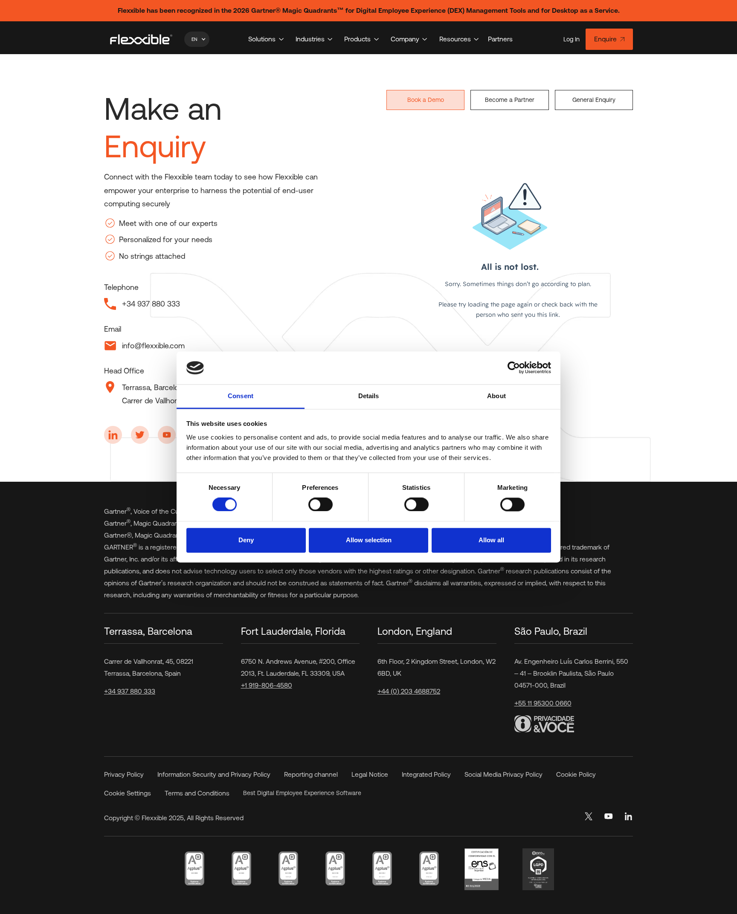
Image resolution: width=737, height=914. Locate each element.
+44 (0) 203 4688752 (408, 691)
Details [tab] (368, 395)
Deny (246, 540)
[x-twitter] (588, 816)
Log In (571, 39)
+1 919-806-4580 (266, 685)
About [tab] (496, 395)
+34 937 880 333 (129, 691)
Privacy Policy (124, 774)
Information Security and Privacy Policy (213, 774)
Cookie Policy (576, 774)
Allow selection (369, 540)
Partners (500, 39)
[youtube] (608, 816)
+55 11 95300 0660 (543, 703)
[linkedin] (629, 816)
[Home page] (141, 39)
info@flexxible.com (153, 345)
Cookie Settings (127, 793)
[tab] (425, 100)
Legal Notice (369, 774)
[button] (196, 39)
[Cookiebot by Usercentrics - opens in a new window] (513, 368)
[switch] (320, 505)
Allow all (491, 540)
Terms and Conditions (197, 793)
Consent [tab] (240, 395)
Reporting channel (311, 774)
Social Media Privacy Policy (503, 774)
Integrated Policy (426, 774)
